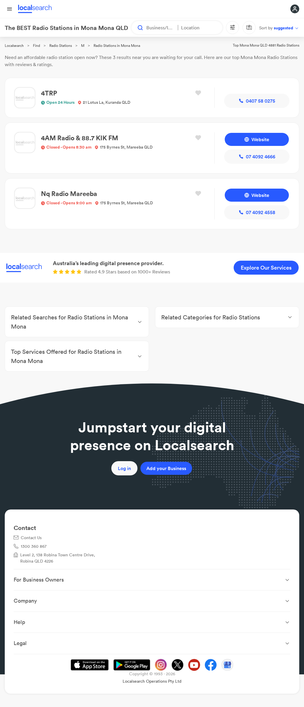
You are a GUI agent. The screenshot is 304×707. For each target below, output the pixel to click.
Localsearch (14, 45)
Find (36, 45)
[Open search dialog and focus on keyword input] (137, 28)
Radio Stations (60, 45)
